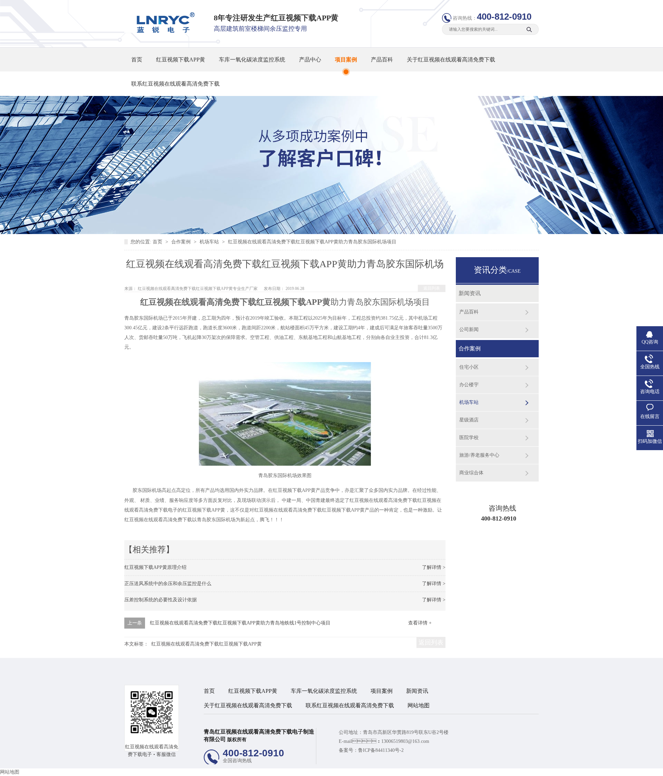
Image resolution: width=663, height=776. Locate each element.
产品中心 (310, 59)
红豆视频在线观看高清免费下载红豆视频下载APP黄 (206, 644)
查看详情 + (420, 622)
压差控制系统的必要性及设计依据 (160, 599)
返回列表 (431, 288)
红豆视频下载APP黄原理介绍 (155, 567)
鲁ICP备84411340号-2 (381, 750)
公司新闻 (469, 329)
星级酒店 (469, 420)
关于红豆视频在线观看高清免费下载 (451, 59)
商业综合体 (471, 472)
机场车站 (210, 241)
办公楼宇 (469, 384)
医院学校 (469, 437)
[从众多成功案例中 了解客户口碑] (331, 232)
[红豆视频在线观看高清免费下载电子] (163, 31)
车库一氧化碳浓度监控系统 (252, 59)
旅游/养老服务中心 (479, 455)
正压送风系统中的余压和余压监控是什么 (167, 583)
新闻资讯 (470, 293)
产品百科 (382, 59)
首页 (136, 59)
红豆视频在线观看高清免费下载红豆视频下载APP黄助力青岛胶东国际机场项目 (312, 241)
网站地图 (418, 705)
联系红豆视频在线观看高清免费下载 (175, 84)
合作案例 (181, 241)
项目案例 (346, 59)
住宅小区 (469, 367)
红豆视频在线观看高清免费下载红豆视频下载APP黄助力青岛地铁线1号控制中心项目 (240, 622)
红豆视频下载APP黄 (180, 59)
